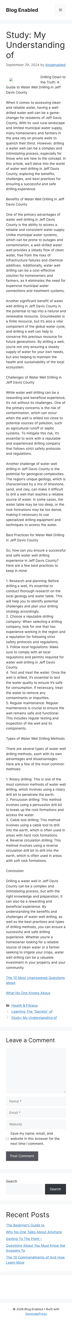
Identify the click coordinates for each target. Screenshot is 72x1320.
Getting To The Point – (24, 1239)
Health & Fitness (24, 1006)
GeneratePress (36, 1314)
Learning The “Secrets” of (31, 1011)
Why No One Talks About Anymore (34, 1232)
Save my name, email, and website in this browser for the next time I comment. (35, 1138)
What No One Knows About (28, 993)
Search (11, 1181)
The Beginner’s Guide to (25, 1225)
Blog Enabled (22, 10)
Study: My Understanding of (34, 1018)
